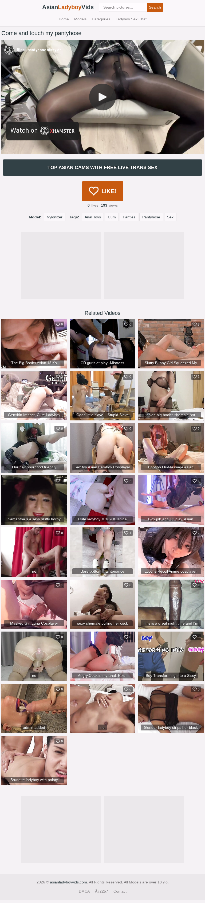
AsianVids (68, 7)
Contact (120, 891)
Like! (109, 191)
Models (80, 19)
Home (64, 19)
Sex (170, 217)
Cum (112, 217)
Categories (101, 19)
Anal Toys (93, 217)
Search (155, 7)
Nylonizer (54, 217)
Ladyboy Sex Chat (131, 19)
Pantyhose (151, 217)
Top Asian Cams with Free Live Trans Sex (102, 167)
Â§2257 (101, 891)
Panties (129, 217)
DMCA (84, 891)
